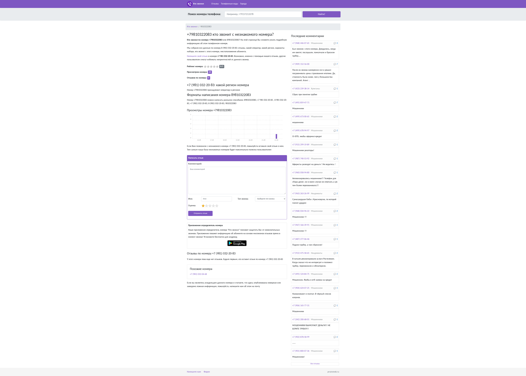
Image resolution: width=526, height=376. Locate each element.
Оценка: (192, 206)
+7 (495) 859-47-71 (300, 103)
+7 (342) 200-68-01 (300, 319)
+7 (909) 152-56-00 (300, 64)
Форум (207, 372)
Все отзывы (315, 364)
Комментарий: (195, 164)
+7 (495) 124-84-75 (300, 274)
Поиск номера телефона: (204, 14)
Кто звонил (198, 4)
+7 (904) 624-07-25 (300, 288)
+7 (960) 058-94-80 (300, 173)
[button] (322, 14)
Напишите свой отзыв (197, 56)
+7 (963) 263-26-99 (300, 194)
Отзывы (215, 4)
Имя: (190, 199)
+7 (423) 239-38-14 (300, 89)
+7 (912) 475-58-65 (300, 253)
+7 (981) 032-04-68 (198, 274)
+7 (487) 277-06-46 (300, 239)
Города (243, 4)
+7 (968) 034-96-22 (300, 211)
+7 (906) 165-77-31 (300, 306)
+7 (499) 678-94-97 (300, 131)
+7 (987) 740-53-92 (300, 159)
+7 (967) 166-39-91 (300, 225)
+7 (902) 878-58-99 (300, 337)
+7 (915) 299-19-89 (300, 145)
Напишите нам (194, 372)
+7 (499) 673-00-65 (300, 117)
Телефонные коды (229, 4)
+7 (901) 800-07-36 (300, 351)
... (309, 80)
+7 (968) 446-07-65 (300, 43)
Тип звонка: (243, 199)
